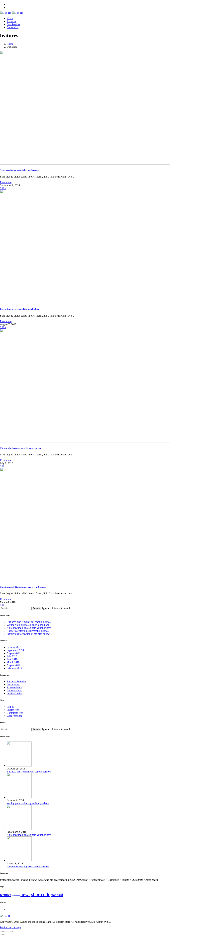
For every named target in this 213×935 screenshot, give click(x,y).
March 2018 (13, 662)
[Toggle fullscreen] (8, 931)
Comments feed (15, 712)
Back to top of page (10, 927)
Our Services (13, 24)
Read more (5, 182)
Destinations (13, 684)
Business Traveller (16, 681)
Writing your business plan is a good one (28, 624)
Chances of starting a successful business (28, 630)
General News (14, 690)
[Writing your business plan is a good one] (19, 797)
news (25, 894)
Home (10, 18)
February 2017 (14, 668)
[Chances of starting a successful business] (19, 860)
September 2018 (15, 650)
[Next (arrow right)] (4, 934)
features (5, 895)
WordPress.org (14, 715)
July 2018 (12, 656)
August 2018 (13, 653)
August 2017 (13, 665)
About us (11, 21)
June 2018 (12, 659)
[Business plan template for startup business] (19, 765)
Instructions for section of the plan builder (28, 633)
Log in (10, 706)
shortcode (40, 894)
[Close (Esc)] (1, 931)
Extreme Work (14, 687)
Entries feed (13, 709)
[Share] (4, 931)
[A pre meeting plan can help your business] (19, 828)
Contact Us (12, 27)
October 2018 (14, 647)
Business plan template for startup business (29, 621)
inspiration (16, 895)
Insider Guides (14, 693)
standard (57, 895)
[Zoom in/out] (11, 931)
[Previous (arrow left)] (1, 934)
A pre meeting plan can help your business (29, 627)
